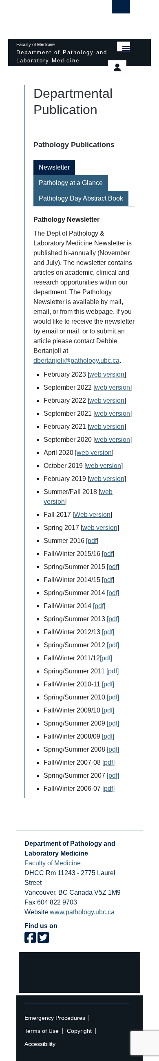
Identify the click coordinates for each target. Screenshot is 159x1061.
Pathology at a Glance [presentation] (71, 182)
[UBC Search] (121, 9)
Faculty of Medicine (52, 863)
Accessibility (39, 1044)
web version (106, 374)
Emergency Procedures (54, 1018)
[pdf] (113, 592)
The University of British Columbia (56, 15)
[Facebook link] (30, 940)
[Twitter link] (43, 940)
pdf (92, 540)
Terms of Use (41, 1031)
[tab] (54, 167)
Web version (92, 514)
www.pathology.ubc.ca (82, 912)
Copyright (79, 1031)
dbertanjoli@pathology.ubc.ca (76, 360)
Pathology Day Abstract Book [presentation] (81, 198)
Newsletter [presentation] (54, 167)
